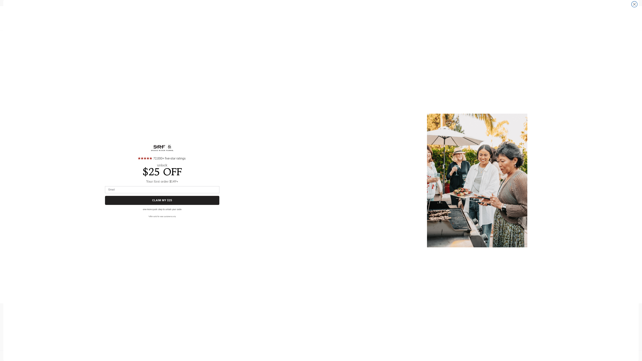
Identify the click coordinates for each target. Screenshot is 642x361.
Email (111, 189)
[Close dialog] (634, 4)
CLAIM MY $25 (162, 200)
